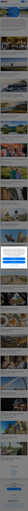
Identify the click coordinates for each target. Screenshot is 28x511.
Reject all (14, 262)
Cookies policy (15, 253)
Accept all (14, 258)
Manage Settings (14, 265)
